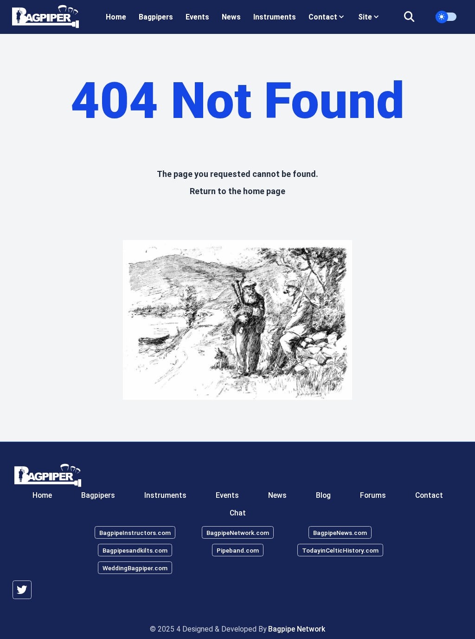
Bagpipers (156, 17)
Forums (373, 495)
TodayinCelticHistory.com (340, 550)
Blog (323, 495)
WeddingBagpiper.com (135, 568)
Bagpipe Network (296, 629)
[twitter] (22, 590)
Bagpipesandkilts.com (135, 550)
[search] (414, 17)
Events (197, 17)
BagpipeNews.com (340, 532)
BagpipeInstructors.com (135, 532)
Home (116, 17)
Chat (238, 513)
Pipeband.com (238, 550)
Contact (429, 495)
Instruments (274, 17)
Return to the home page (237, 191)
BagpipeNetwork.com (237, 532)
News (231, 17)
